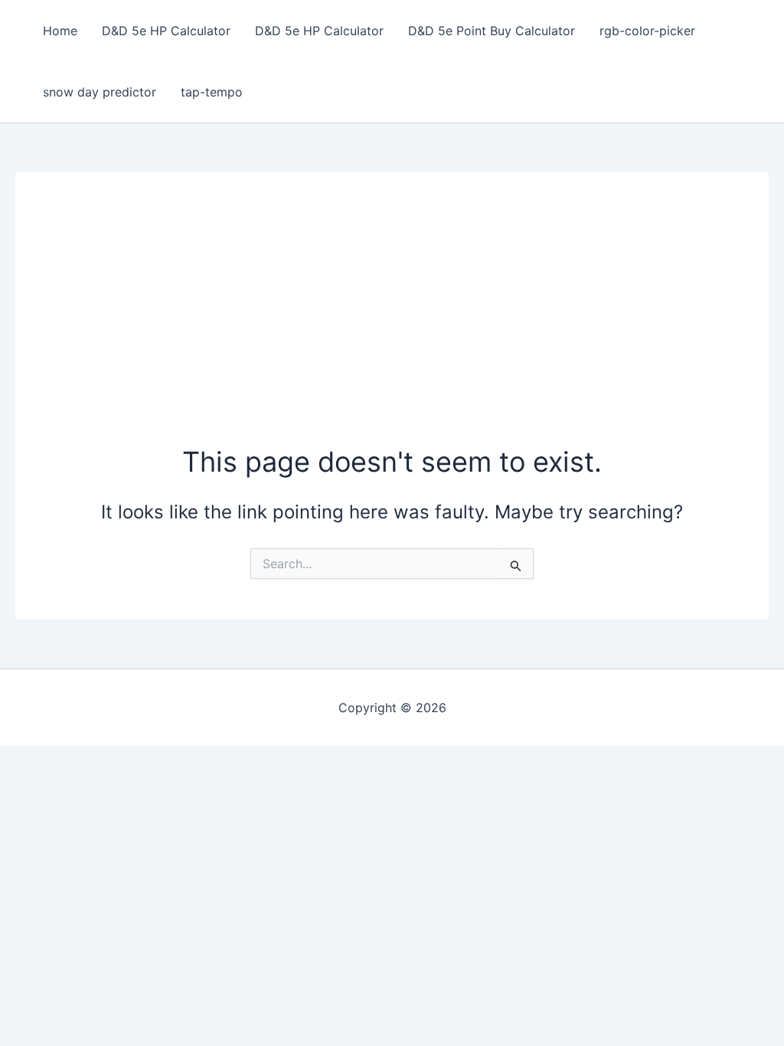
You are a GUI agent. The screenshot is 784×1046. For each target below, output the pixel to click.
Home (60, 30)
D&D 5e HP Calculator (166, 30)
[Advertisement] (392, 328)
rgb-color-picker (647, 30)
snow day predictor (99, 92)
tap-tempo (212, 92)
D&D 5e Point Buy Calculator (491, 30)
